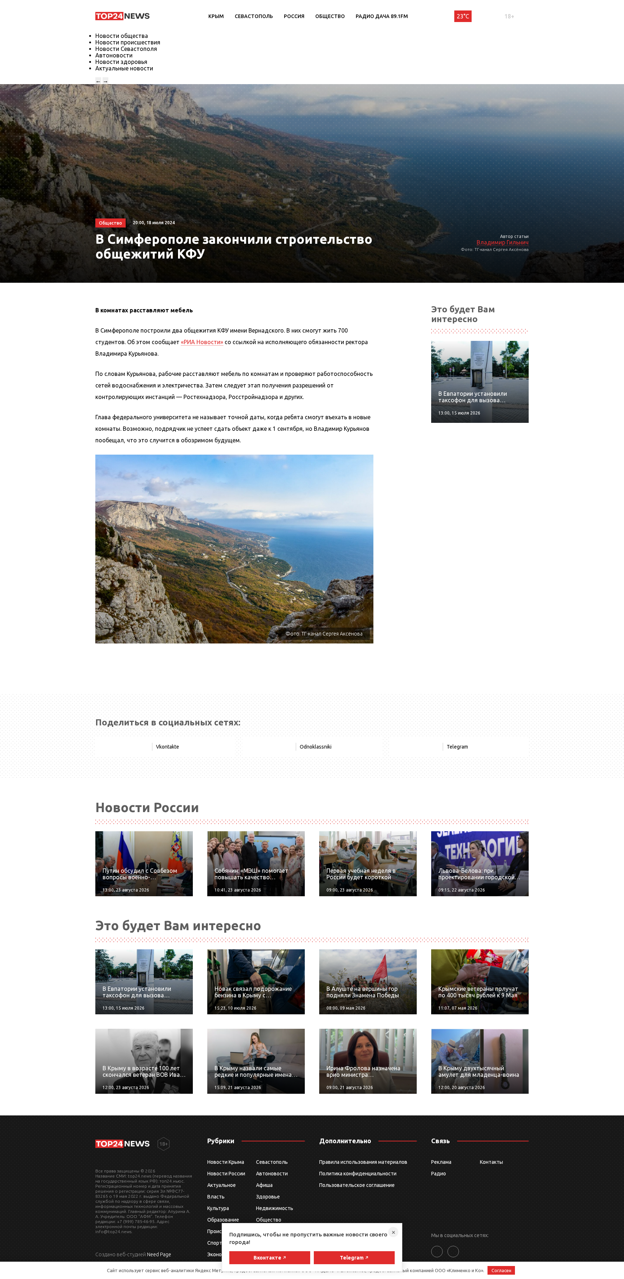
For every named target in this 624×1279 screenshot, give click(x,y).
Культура (218, 1208)
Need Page (159, 1254)
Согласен (501, 1270)
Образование (223, 1220)
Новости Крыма (225, 1162)
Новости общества (121, 35)
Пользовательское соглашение (357, 1185)
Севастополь (254, 16)
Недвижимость (274, 1208)
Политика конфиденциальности (357, 1173)
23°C (463, 16)
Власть (216, 1197)
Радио (438, 1173)
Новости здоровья (121, 61)
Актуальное (221, 1185)
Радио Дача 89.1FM (382, 16)
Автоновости (114, 55)
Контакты (491, 1162)
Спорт (214, 1243)
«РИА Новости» (202, 342)
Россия (294, 16)
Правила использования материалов (363, 1162)
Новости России (226, 1173)
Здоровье (268, 1197)
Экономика (220, 1254)
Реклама (441, 1162)
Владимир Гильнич (503, 242)
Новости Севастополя (126, 48)
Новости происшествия (127, 42)
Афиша (264, 1185)
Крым (216, 16)
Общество (330, 16)
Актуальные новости (124, 68)
